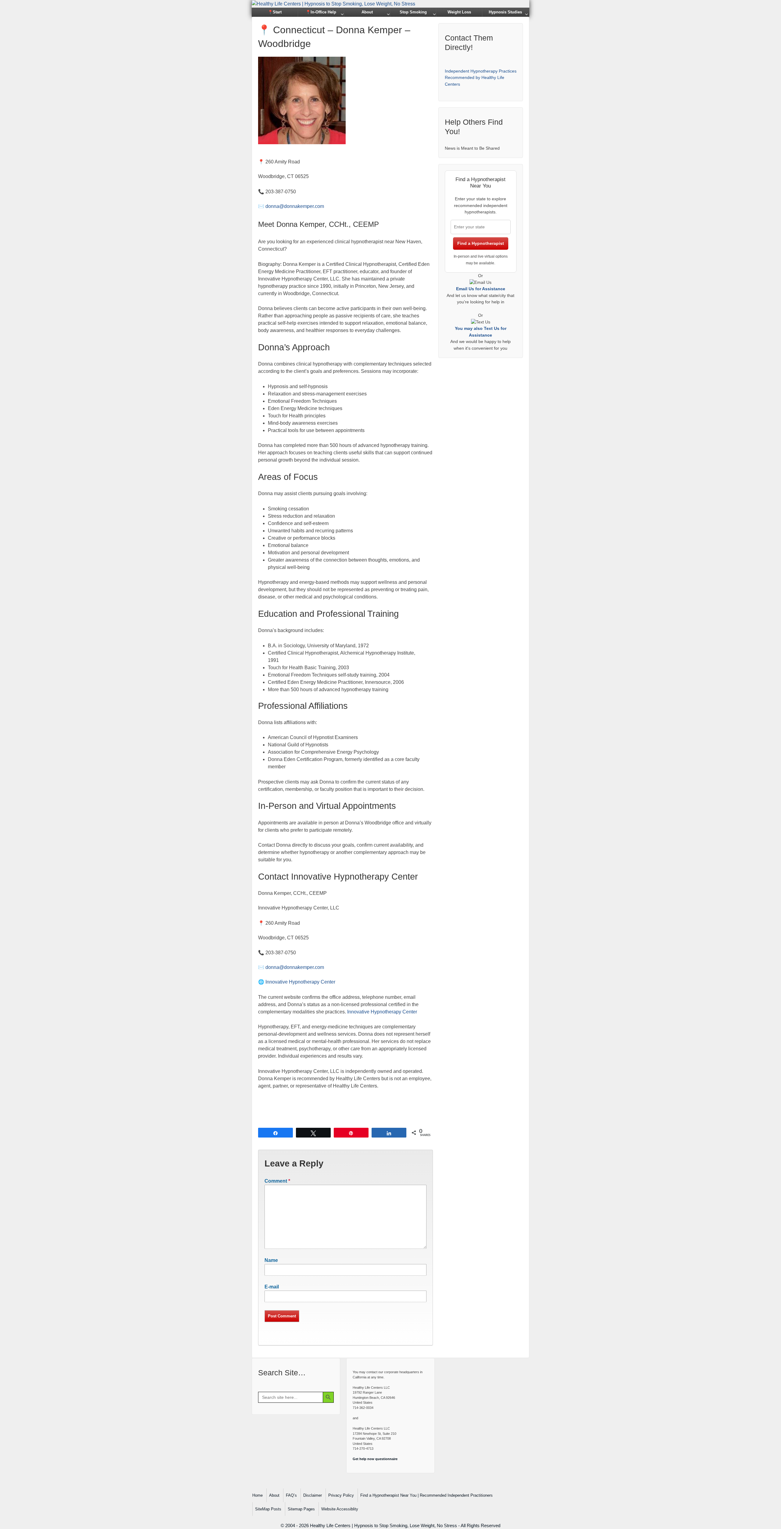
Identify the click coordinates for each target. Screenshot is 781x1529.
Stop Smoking (413, 12)
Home (257, 1495)
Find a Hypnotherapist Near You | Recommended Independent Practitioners (426, 1495)
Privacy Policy (341, 1495)
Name (271, 1260)
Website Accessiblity (339, 1509)
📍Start (275, 12)
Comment (277, 1181)
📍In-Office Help (321, 12)
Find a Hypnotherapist (480, 243)
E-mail (272, 1286)
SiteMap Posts (268, 1509)
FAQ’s (291, 1495)
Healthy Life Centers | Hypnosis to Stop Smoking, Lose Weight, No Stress (383, 1525)
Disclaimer (312, 1495)
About (367, 12)
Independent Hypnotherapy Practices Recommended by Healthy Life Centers (480, 78)
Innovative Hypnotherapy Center (300, 981)
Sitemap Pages (301, 1509)
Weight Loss (459, 12)
